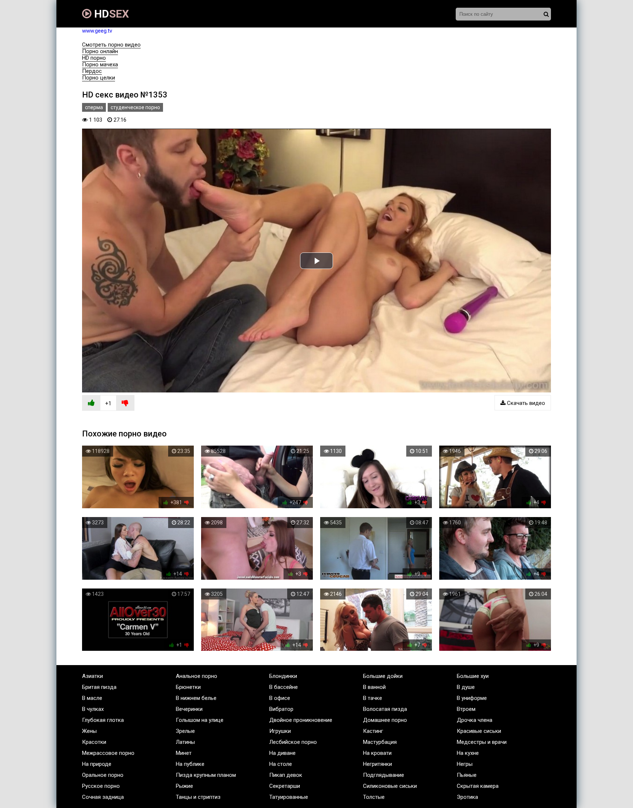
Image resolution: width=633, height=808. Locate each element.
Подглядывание (383, 775)
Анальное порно (196, 676)
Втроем (466, 709)
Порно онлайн (100, 51)
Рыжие (184, 786)
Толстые (374, 797)
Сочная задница (103, 797)
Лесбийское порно (293, 742)
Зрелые (185, 731)
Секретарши (284, 786)
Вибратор (281, 709)
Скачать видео (525, 403)
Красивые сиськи (479, 731)
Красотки (94, 742)
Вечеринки (189, 709)
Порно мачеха (100, 64)
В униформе (472, 698)
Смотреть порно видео (111, 44)
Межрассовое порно (108, 753)
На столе (280, 764)
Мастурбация (380, 742)
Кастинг (373, 731)
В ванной (374, 687)
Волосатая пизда (385, 709)
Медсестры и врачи (482, 742)
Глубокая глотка (103, 720)
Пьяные (467, 775)
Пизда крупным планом (206, 775)
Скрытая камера (478, 786)
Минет (184, 753)
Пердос (92, 71)
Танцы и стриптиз (198, 797)
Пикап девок (285, 775)
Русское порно (101, 786)
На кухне (468, 753)
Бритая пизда (99, 687)
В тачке (372, 698)
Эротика (467, 797)
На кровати (377, 753)
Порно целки (98, 77)
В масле (92, 698)
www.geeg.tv (97, 30)
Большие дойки (383, 676)
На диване (282, 753)
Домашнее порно (385, 720)
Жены (89, 731)
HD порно (94, 58)
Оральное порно (102, 775)
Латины (185, 742)
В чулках (93, 709)
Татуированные (288, 797)
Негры (465, 764)
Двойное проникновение (300, 720)
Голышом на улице (199, 720)
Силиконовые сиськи (390, 786)
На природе (96, 764)
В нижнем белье (196, 698)
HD (110, 13)
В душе (466, 687)
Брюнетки (188, 687)
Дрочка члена (474, 720)
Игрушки (280, 731)
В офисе (279, 698)
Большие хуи (473, 676)
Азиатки (92, 676)
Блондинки (283, 676)
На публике (190, 764)
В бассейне (283, 687)
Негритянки (377, 764)
